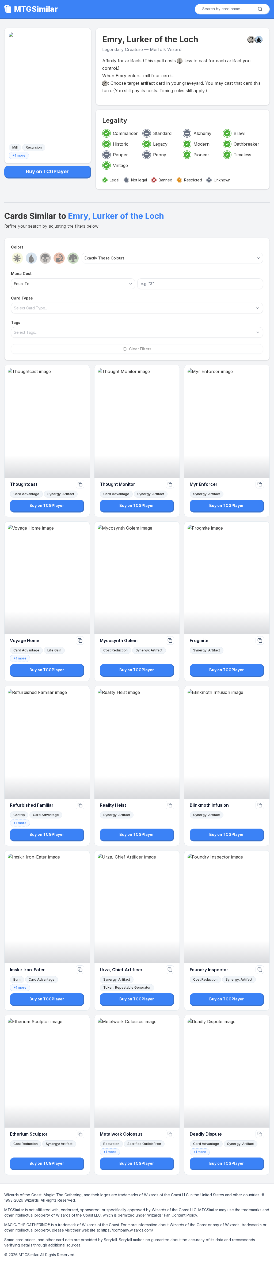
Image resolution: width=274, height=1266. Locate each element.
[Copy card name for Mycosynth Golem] (170, 640)
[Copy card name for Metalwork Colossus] (170, 1134)
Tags (15, 322)
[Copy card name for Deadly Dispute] (260, 1134)
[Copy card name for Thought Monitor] (170, 484)
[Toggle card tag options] (257, 332)
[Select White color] (17, 258)
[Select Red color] (59, 258)
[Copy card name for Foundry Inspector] (260, 969)
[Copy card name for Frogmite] (260, 640)
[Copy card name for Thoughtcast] (80, 484)
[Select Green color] (73, 258)
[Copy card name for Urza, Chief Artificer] (170, 969)
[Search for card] (260, 9)
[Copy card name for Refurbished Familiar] (80, 805)
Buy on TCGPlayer (47, 171)
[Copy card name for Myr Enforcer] (260, 484)
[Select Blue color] (31, 258)
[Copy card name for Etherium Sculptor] (80, 1134)
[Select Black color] (45, 258)
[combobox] (230, 9)
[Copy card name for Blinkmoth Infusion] (260, 805)
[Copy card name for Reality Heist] (170, 805)
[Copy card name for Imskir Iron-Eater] (80, 969)
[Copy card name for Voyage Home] (80, 640)
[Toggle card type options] (257, 308)
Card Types (22, 298)
